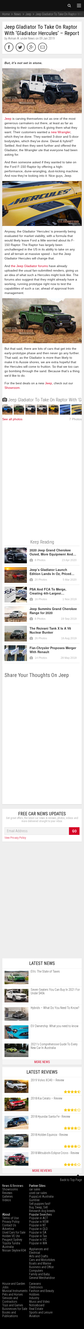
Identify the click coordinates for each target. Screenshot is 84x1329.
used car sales (38, 1193)
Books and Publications (10, 1314)
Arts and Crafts (38, 1256)
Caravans (35, 1283)
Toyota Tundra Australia (11, 1245)
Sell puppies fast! (39, 1203)
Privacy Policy (10, 1221)
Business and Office (41, 1267)
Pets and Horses (12, 1294)
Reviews (7, 1193)
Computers (36, 1270)
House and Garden (13, 1283)
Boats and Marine (40, 1263)
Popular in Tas (38, 1236)
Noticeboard (36, 1305)
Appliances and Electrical (38, 1250)
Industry (34, 1298)
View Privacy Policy (15, 837)
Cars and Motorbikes (42, 1260)
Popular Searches (40, 1214)
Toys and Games (12, 1305)
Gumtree (34, 1200)
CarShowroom (15, 5)
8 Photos (40, 560)
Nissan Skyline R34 (14, 1250)
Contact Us (9, 1225)
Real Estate (36, 1309)
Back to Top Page (71, 1180)
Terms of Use (10, 1218)
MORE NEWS (42, 1062)
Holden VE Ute (11, 1236)
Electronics (36, 1287)
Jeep (7, 118)
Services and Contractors (10, 1299)
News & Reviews (12, 1185)
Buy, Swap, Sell (38, 1207)
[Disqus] (42, 741)
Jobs (5, 1287)
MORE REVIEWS (42, 1170)
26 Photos (41, 638)
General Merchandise (42, 1278)
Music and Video (39, 1301)
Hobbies (34, 1294)
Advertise (8, 1229)
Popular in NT (37, 1225)
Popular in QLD (38, 1229)
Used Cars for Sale (13, 1232)
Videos (6, 1200)
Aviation (34, 1316)
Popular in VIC (38, 1239)
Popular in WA (38, 1243)
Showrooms (10, 1189)
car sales (34, 1189)
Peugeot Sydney (12, 1239)
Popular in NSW (39, 1221)
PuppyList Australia (41, 1196)
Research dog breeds (42, 1211)
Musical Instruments (15, 1291)
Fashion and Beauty (41, 1291)
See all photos (12, 419)
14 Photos (41, 657)
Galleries (7, 1196)
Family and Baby (39, 1274)
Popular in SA (37, 1232)
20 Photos (41, 579)
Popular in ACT (38, 1218)
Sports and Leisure (40, 1312)
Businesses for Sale (14, 1309)
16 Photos (41, 599)
